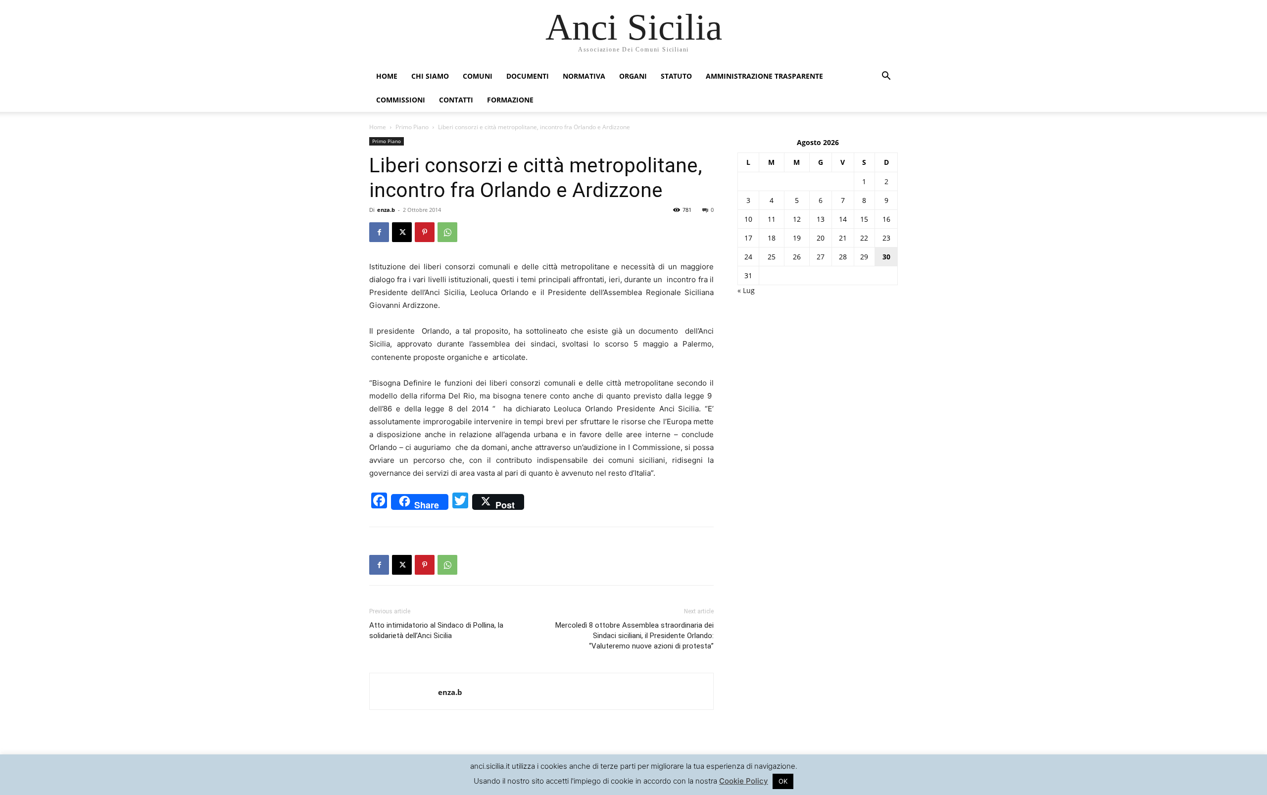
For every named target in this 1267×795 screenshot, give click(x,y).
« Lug (746, 290)
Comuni (477, 76)
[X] (402, 232)
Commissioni (400, 99)
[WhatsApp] (447, 232)
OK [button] (783, 781)
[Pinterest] (425, 232)
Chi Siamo (430, 76)
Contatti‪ (456, 99)
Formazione (510, 99)
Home (386, 76)
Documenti (527, 76)
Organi (633, 76)
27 (821, 256)
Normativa (584, 76)
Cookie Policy (743, 781)
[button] (886, 77)
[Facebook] (379, 232)
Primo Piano (412, 127)
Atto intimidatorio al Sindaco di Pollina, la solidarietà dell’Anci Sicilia (436, 630)
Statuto (676, 76)
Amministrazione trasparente (764, 76)
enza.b (386, 209)
